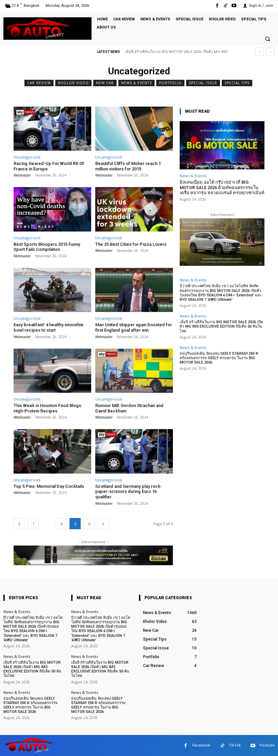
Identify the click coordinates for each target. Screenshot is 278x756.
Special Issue (203, 82)
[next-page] (103, 523)
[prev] (259, 52)
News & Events (136, 82)
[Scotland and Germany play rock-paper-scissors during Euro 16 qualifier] (134, 451)
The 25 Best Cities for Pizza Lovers (130, 244)
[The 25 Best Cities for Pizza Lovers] (134, 209)
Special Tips (237, 82)
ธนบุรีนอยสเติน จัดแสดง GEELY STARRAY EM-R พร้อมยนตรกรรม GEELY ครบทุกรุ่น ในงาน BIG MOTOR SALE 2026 (219, 358)
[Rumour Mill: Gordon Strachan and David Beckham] (134, 371)
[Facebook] (217, 5)
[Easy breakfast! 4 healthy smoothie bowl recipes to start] (52, 290)
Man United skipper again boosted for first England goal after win (133, 327)
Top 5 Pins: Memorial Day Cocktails (49, 486)
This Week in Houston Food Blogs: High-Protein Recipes (48, 408)
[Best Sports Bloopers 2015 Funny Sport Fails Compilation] (52, 209)
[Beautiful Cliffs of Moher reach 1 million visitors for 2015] (134, 129)
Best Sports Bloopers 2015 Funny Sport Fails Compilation (47, 247)
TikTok (235, 745)
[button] (267, 39)
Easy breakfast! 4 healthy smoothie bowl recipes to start (48, 327)
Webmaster (22, 175)
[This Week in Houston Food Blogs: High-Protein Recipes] (52, 371)
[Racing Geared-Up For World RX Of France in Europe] (52, 129)
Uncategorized (27, 157)
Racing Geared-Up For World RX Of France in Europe (49, 166)
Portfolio (170, 82)
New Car (105, 82)
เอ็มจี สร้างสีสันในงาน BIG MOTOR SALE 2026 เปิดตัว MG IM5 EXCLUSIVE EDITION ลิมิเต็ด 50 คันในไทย (221, 326)
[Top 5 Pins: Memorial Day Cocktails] (52, 451)
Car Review (39, 82)
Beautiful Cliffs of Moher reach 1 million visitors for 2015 (128, 166)
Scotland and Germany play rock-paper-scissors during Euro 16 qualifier (128, 491)
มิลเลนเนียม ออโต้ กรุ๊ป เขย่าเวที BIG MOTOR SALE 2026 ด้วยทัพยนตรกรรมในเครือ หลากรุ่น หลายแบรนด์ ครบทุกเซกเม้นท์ (222, 187)
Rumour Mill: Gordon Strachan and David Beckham (129, 408)
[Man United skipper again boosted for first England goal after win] (134, 290)
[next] (270, 52)
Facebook (201, 745)
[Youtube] (234, 5)
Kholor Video (73, 82)
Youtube (267, 745)
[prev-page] (19, 523)
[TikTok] (225, 5)
